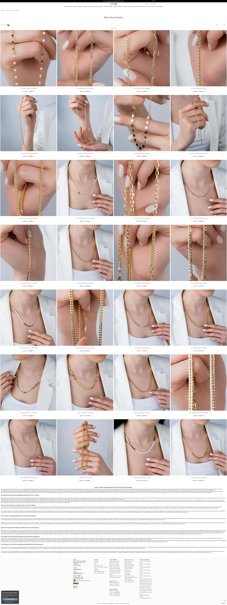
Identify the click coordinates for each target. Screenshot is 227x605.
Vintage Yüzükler (127, 571)
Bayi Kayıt (75, 586)
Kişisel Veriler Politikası (119, 603)
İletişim (95, 568)
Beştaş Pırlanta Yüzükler (114, 565)
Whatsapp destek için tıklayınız (83, 580)
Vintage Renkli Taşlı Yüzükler (115, 576)
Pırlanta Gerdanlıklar (128, 567)
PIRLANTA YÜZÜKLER (77, 6)
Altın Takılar (9, 10)
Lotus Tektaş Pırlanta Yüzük (145, 598)
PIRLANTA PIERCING (118, 6)
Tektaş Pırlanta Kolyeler (114, 582)
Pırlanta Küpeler (127, 562)
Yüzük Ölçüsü (127, 573)
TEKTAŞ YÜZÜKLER (68, 6)
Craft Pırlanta (3, 10)
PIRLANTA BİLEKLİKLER (129, 6)
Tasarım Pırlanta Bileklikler (114, 592)
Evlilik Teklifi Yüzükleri (113, 562)
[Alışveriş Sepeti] (154, 4)
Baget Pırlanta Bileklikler (114, 590)
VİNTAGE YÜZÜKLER (88, 6)
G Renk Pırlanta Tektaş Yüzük (146, 584)
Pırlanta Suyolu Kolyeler (114, 585)
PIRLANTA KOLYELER (98, 6)
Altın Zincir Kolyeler (128, 568)
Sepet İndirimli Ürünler (128, 581)
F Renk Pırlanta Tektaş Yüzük (146, 583)
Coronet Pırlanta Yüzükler (114, 577)
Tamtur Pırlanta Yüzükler (114, 567)
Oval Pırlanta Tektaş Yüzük (145, 586)
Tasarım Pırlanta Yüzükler (114, 571)
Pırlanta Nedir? (127, 574)
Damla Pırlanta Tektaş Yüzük (145, 587)
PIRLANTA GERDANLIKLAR (140, 6)
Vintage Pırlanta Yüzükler (114, 568)
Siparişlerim (96, 570)
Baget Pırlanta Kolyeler (114, 584)
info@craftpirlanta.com (78, 573)
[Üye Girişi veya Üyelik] (150, 4)
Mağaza (154, 1)
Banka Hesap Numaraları (99, 571)
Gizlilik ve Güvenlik (126, 603)
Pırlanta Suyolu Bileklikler (114, 593)
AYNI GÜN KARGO (159, 6)
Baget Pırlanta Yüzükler (114, 564)
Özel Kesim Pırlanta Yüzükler (115, 570)
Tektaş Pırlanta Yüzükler (114, 561)
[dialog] (10, 597)
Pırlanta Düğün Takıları (129, 580)
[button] (10, 602)
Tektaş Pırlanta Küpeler (129, 565)
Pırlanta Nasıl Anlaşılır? (129, 576)
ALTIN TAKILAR (150, 6)
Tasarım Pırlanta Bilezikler (114, 595)
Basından (96, 562)
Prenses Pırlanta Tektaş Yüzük (146, 589)
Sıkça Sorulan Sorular (98, 565)
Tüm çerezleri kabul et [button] (10, 599)
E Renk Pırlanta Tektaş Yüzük (146, 581)
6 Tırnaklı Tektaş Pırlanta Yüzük (146, 590)
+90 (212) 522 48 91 (77, 569)
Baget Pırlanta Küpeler (129, 564)
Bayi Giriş (75, 587)
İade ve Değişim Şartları (99, 573)
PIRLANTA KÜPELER (108, 6)
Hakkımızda (96, 561)
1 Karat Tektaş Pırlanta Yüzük (146, 578)
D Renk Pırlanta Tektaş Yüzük (146, 580)
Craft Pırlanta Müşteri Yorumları (100, 567)
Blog (95, 564)
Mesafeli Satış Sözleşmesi (101, 603)
